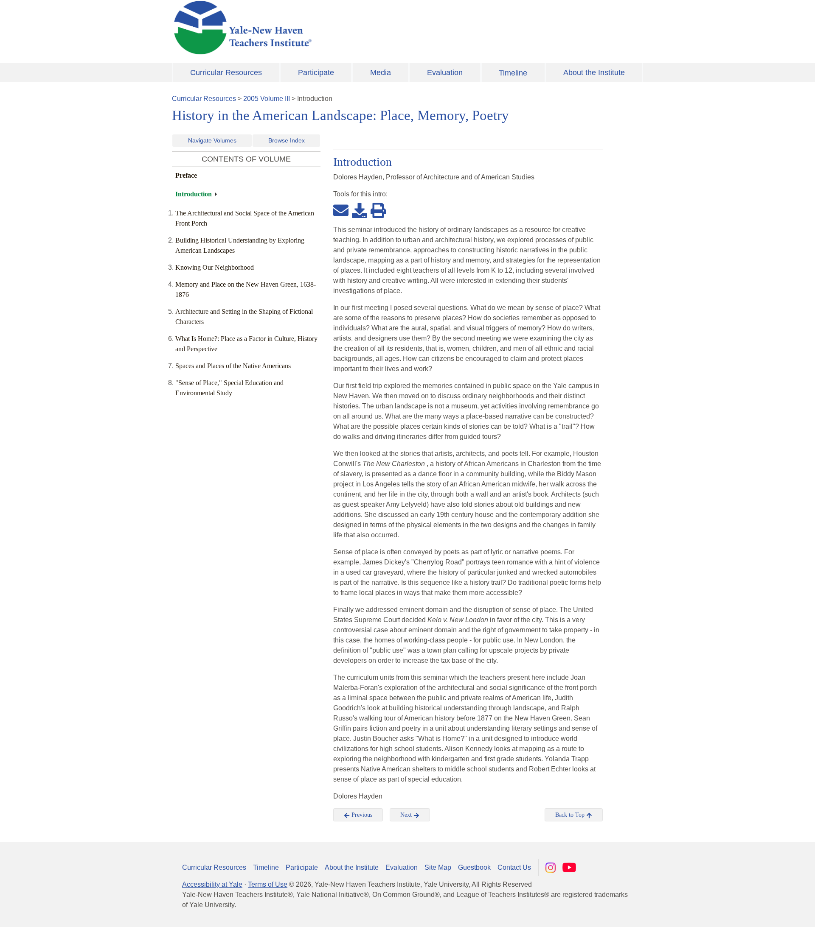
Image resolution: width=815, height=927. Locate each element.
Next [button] (406, 815)
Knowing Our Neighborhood (214, 267)
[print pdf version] (378, 210)
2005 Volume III (266, 98)
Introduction (193, 194)
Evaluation (445, 72)
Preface (186, 175)
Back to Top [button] (570, 815)
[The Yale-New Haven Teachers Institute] (327, 27)
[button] (766, 912)
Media (380, 72)
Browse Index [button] (286, 140)
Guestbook (474, 867)
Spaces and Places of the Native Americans (233, 365)
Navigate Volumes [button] (212, 140)
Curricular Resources (226, 72)
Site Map (437, 867)
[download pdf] (359, 210)
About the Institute (594, 72)
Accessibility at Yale (212, 884)
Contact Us (514, 867)
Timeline (513, 73)
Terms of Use (267, 884)
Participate (316, 72)
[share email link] (340, 210)
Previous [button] (361, 815)
